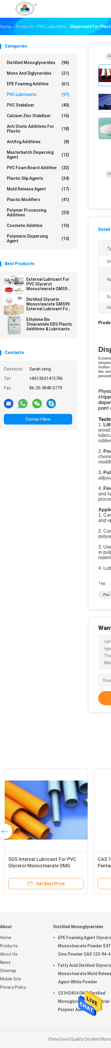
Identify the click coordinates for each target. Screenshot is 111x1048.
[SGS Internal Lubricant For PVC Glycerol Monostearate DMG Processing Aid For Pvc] (46, 810)
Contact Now (38, 419)
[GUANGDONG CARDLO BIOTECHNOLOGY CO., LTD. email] (8, 403)
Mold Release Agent (38, 189)
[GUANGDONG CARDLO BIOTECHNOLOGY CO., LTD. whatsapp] (23, 403)
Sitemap (8, 970)
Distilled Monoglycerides (38, 62)
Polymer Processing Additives (38, 212)
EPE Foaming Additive (38, 83)
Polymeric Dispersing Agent (38, 238)
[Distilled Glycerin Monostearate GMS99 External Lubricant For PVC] (14, 305)
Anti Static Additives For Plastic (38, 128)
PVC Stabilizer (38, 105)
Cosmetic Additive (38, 225)
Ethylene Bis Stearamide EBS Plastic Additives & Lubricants (49, 324)
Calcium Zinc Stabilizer (38, 115)
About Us (8, 954)
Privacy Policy (13, 987)
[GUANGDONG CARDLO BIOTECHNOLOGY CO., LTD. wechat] (37, 403)
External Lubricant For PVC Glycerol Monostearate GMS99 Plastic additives (48, 284)
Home (5, 937)
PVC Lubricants (38, 94)
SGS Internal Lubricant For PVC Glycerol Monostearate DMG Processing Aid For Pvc (42, 865)
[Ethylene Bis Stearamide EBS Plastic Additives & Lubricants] (14, 325)
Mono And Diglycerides (38, 73)
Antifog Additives (38, 141)
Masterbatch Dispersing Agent (38, 154)
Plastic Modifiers (38, 199)
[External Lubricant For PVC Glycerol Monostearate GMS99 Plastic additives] (14, 285)
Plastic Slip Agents (38, 178)
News (5, 962)
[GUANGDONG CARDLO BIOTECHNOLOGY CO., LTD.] (26, 9)
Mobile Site (10, 979)
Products (9, 945)
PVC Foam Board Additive (38, 167)
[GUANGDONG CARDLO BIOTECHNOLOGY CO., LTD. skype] (51, 403)
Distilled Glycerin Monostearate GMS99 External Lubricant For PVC (48, 304)
